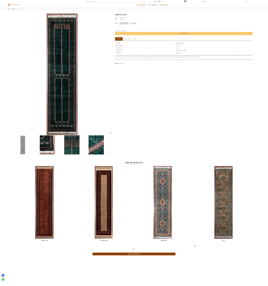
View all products (134, 254)
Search (154, 1)
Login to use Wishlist (121, 30)
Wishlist (205, 1)
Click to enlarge (110, 132)
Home (14, 8)
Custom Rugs (152, 5)
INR (246, 1)
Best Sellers (164, 5)
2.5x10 (121, 19)
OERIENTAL (223, 240)
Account (161, 1)
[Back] (9, 9)
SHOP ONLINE (141, 5)
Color (116, 23)
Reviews (135, 38)
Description (119, 38)
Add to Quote (184, 33)
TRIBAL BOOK (164, 240)
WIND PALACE (45, 240)
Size (116, 18)
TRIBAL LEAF (104, 240)
